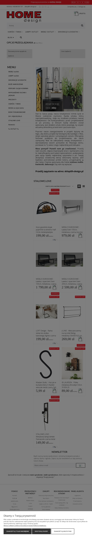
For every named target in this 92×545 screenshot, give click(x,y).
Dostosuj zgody (41, 531)
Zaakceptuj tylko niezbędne (17, 531)
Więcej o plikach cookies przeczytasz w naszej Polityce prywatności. (25, 526)
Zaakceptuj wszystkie (62, 531)
